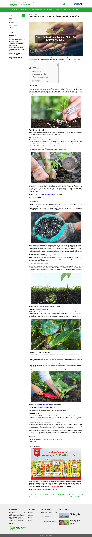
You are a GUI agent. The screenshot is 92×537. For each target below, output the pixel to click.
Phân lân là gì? (33, 67)
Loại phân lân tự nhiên (36, 70)
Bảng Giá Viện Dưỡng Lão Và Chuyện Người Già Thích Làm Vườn (16, 54)
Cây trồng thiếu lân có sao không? (39, 76)
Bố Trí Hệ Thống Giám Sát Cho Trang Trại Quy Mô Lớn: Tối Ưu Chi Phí (16, 49)
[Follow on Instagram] (77, 4)
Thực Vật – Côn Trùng (14, 30)
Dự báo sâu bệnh (29, 9)
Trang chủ (15, 9)
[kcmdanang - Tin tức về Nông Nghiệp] (21, 3)
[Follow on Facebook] (75, 4)
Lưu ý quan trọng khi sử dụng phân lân (38, 79)
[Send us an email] (81, 4)
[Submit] (64, 4)
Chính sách (72, 9)
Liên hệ (78, 9)
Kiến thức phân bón (40, 9)
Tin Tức (11, 32)
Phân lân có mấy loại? (34, 68)
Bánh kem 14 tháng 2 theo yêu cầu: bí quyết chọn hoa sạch (17, 40)
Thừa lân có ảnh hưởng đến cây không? (40, 77)
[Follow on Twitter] (79, 4)
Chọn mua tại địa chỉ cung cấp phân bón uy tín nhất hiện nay (44, 81)
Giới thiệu (21, 9)
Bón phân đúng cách (36, 80)
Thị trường (50, 9)
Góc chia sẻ (59, 9)
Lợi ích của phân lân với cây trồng (39, 74)
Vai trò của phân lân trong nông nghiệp (38, 73)
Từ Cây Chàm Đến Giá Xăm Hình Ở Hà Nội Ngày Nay (16, 44)
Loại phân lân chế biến (36, 71)
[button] (55, 65)
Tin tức (66, 9)
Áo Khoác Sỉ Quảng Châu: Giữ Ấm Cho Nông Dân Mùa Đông (16, 58)
